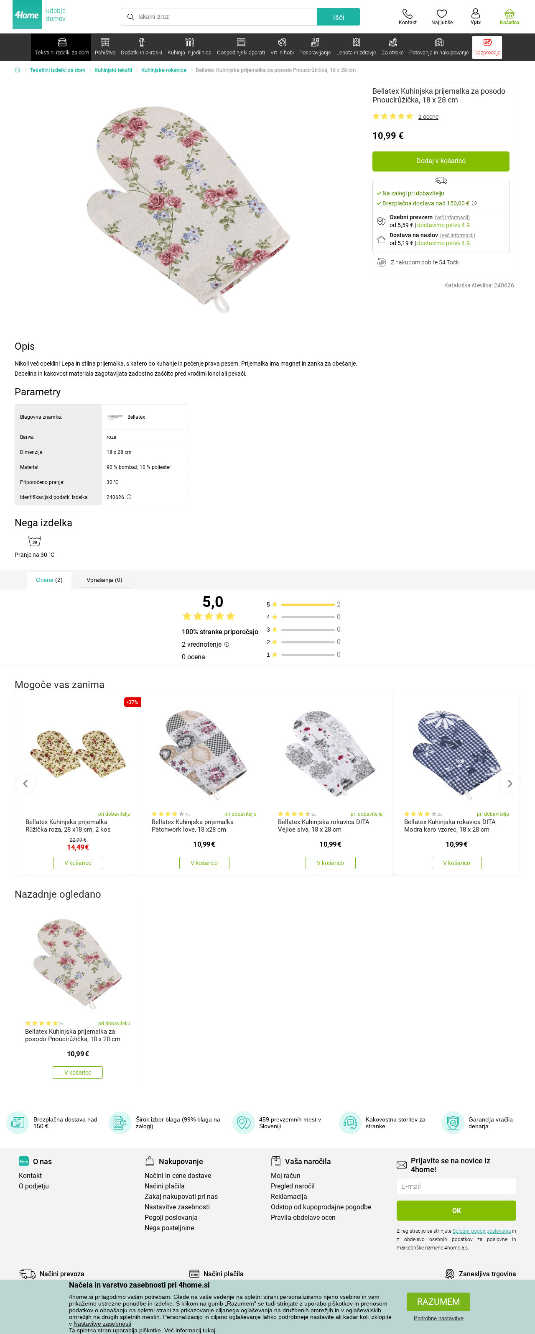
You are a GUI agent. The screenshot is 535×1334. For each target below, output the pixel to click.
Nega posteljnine (169, 1228)
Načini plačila (165, 1186)
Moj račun (286, 1176)
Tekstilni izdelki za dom (57, 70)
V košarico (78, 863)
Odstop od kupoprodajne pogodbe (321, 1207)
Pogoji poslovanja (171, 1217)
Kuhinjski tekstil (113, 70)
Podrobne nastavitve (439, 1318)
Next (509, 783)
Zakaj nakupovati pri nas (181, 1196)
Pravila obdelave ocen (303, 1217)
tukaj (209, 1330)
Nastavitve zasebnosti (102, 1323)
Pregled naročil (293, 1186)
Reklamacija (289, 1196)
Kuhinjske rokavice (163, 70)
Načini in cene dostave (178, 1176)
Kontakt (30, 1176)
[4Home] (20, 70)
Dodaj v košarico (441, 161)
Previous (25, 783)
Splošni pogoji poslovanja (481, 1231)
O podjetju (34, 1186)
